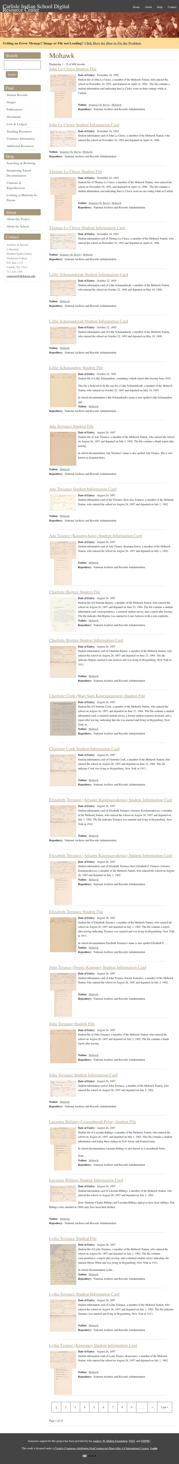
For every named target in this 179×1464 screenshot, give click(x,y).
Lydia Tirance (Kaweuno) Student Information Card (93, 1345)
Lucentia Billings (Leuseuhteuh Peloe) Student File (92, 1121)
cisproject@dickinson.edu (21, 276)
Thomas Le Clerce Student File (75, 171)
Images (11, 102)
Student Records (17, 95)
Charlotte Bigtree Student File (74, 592)
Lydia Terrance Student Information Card (84, 1294)
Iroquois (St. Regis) (99, 104)
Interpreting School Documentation (19, 172)
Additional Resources (20, 146)
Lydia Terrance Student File (73, 1238)
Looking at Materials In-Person (22, 197)
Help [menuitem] (160, 7)
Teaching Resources (19, 131)
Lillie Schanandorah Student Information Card (88, 274)
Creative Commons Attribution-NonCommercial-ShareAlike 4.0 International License (102, 1448)
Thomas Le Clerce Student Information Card (87, 227)
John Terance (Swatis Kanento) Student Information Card (97, 967)
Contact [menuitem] (172, 7)
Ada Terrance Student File (71, 426)
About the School (18, 226)
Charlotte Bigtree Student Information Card (86, 640)
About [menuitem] (148, 7)
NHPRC (145, 1441)
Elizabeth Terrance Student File (76, 911)
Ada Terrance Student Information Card (82, 489)
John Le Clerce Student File (72, 69)
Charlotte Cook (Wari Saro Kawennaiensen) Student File (97, 695)
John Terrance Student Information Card (83, 1075)
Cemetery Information (21, 138)
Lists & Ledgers (17, 124)
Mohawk (116, 104)
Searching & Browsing (21, 163)
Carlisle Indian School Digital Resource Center (36, 6)
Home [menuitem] (136, 7)
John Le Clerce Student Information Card (84, 124)
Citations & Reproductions (16, 185)
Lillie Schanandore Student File (76, 367)
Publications (14, 109)
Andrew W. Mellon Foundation (110, 1441)
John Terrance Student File (72, 1023)
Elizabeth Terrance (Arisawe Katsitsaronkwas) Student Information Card (110, 799)
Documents (14, 117)
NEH (132, 1441)
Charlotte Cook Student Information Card (84, 748)
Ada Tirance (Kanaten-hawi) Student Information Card (95, 535)
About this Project (18, 219)
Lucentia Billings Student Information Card (86, 1180)
